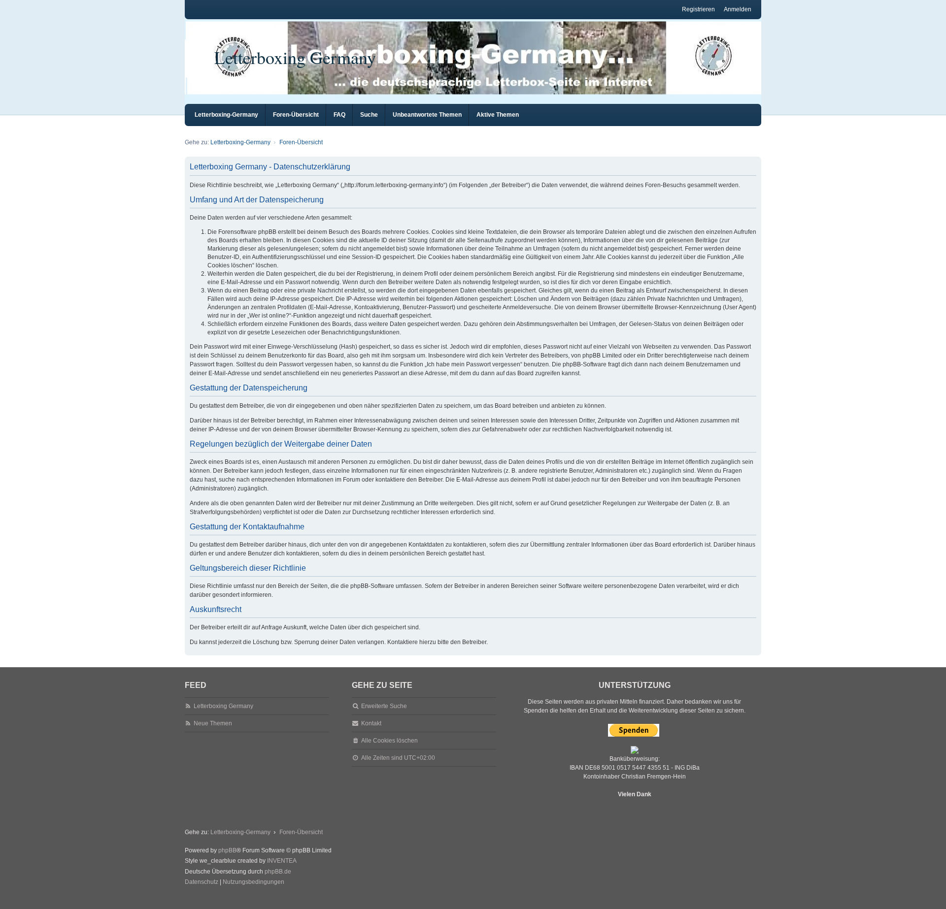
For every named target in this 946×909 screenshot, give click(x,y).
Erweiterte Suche (384, 706)
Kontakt (371, 723)
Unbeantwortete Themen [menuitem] (427, 114)
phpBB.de (278, 871)
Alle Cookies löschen (389, 740)
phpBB (227, 850)
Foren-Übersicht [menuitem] (296, 114)
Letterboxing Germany (295, 57)
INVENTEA (282, 860)
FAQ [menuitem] (339, 114)
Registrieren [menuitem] (698, 9)
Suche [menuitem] (369, 114)
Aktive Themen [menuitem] (497, 114)
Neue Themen (213, 723)
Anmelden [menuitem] (737, 9)
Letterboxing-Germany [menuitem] (226, 114)
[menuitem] (201, 882)
